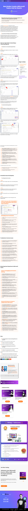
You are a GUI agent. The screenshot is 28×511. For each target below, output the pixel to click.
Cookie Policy (21, 509)
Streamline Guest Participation (22, 67)
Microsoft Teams (6, 25)
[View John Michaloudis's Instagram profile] (7, 375)
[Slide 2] (21, 481)
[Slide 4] (23, 481)
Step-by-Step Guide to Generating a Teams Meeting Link (23, 65)
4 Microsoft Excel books (14, 371)
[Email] (6, 359)
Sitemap (25, 509)
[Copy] (5, 359)
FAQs (21, 73)
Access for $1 (14, 428)
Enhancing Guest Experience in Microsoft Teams (23, 72)
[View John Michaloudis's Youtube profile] (13, 375)
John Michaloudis (11, 366)
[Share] (8, 359)
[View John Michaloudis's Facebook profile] (5, 375)
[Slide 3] (22, 481)
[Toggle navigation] (27, 1)
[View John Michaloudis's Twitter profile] (11, 375)
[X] (1, 359)
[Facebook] (2, 359)
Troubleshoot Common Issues (23, 69)
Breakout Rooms (5, 319)
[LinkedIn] (4, 359)
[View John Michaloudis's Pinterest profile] (10, 375)
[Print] (9, 359)
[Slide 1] (20, 481)
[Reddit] (10, 359)
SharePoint (6, 308)
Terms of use (12, 509)
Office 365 (20, 78)
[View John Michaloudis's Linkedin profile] (8, 375)
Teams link (11, 96)
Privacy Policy (16, 509)
